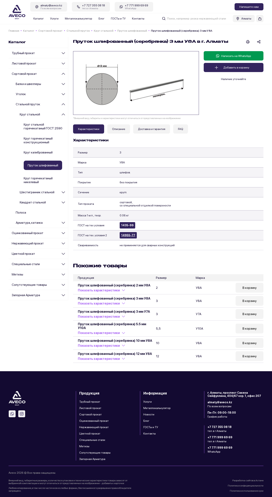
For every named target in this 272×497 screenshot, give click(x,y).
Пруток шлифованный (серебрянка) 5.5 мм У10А (112, 326)
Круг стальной (103, 30)
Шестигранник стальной (37, 192)
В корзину (250, 288)
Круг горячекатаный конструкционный (38, 140)
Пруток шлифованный (132, 30)
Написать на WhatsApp (236, 56)
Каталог (38, 18)
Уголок (21, 94)
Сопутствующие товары (29, 285)
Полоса (21, 212)
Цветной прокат (23, 254)
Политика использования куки (246, 490)
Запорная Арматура (26, 295)
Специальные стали (26, 264)
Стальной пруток (78, 30)
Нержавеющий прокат (28, 243)
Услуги (54, 18)
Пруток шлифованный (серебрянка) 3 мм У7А (114, 311)
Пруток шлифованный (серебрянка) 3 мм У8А (114, 298)
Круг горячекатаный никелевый (38, 180)
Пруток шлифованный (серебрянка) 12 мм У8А (115, 354)
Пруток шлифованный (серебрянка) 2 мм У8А (114, 285)
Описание (118, 129)
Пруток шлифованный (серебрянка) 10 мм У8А (115, 341)
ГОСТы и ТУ (118, 18)
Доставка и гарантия (151, 129)
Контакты (138, 18)
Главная (14, 30)
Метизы (17, 274)
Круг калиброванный (38, 152)
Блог (102, 18)
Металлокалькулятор (78, 18)
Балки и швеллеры (28, 84)
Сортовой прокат (50, 30)
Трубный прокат (23, 53)
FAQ (180, 129)
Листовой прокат (24, 63)
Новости (148, 414)
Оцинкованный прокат (27, 233)
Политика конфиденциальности (245, 485)
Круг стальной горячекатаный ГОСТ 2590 (43, 126)
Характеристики (88, 129)
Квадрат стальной (33, 202)
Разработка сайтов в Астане (247, 480)
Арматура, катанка (29, 223)
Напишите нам (249, 6)
